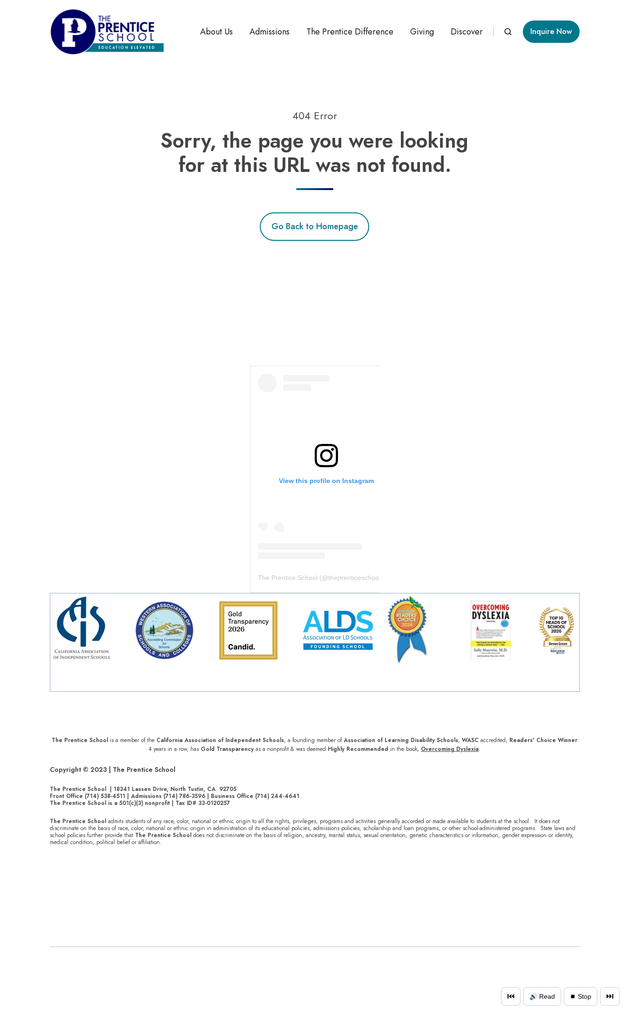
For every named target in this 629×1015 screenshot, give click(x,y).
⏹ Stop (580, 996)
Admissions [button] (270, 32)
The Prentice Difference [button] (349, 32)
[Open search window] (508, 31)
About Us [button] (216, 32)
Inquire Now (551, 31)
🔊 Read (542, 996)
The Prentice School (288, 577)
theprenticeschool (354, 577)
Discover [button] (467, 32)
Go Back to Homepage (314, 226)
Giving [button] (422, 32)
